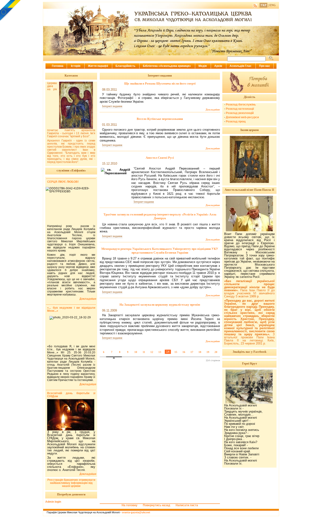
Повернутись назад (156, 505)
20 (216, 352)
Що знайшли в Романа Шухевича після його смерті (160, 83)
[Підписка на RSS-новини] (255, 5)
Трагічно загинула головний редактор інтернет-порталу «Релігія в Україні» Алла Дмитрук (159, 216)
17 (191, 352)
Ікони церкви (249, 130)
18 (199, 352)
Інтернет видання (112, 106)
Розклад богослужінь (241, 104)
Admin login (53, 501)
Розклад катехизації (240, 108)
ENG (272, 5)
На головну (129, 505)
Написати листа (187, 505)
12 (151, 352)
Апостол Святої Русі (160, 157)
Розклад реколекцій (240, 113)
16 (183, 352)
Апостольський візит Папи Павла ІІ (249, 189)
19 (207, 352)
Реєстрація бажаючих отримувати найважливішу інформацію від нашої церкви (71, 483)
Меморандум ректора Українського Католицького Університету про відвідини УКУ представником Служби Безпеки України (159, 250)
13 (159, 352)
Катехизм (71, 75)
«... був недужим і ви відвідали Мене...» (71, 309)
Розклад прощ (236, 121)
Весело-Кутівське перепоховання (160, 119)
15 (175, 352)
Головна (57, 66)
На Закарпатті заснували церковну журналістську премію (160, 304)
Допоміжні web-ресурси (242, 117)
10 (135, 352)
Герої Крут (249, 363)
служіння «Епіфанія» (71, 170)
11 (144, 352)
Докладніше (213, 109)
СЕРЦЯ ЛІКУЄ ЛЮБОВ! (63, 181)
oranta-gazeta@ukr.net (136, 512)
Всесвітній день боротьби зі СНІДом (71, 395)
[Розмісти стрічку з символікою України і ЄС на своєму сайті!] (10, 10)
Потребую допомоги (71, 494)
